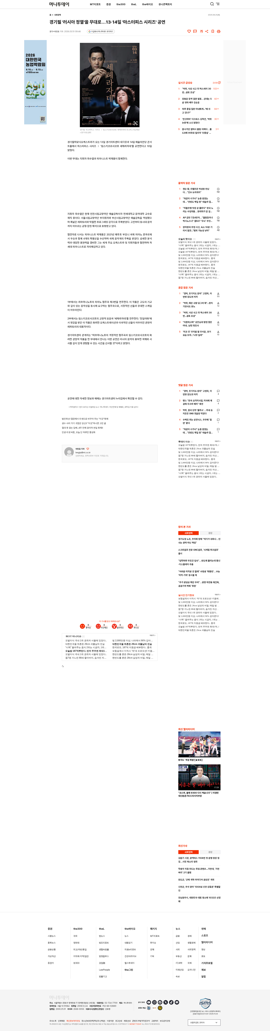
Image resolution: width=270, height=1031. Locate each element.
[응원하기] (87, 449)
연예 (203, 928)
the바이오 (147, 4)
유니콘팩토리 (165, 4)
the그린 (129, 969)
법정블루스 (104, 956)
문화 (190, 956)
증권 (108, 4)
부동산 (179, 956)
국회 (75, 936)
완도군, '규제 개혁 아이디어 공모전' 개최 (196, 879)
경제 (190, 936)
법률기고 (103, 976)
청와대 (76, 942)
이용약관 (110, 1021)
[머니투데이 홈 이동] (59, 998)
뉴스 (127, 936)
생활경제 (191, 942)
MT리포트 (95, 4)
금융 (178, 936)
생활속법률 (104, 949)
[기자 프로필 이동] (69, 452)
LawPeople (104, 969)
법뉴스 (102, 936)
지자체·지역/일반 (81, 956)
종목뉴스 (52, 942)
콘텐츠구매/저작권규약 (141, 1021)
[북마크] (213, 31)
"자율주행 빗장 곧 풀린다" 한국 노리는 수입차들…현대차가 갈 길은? (198, 211)
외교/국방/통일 (80, 949)
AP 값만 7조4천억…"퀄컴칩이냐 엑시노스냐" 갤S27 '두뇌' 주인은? (198, 221)
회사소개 (53, 1021)
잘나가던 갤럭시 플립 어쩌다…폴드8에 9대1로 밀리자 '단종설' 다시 (197, 133)
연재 (152, 949)
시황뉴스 (52, 936)
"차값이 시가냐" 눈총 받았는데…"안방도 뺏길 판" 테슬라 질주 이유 (198, 202)
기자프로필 (207, 963)
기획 (152, 956)
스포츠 (204, 935)
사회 (178, 949)
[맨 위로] (263, 1019)
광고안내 (118, 1021)
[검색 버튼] (212, 4)
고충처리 (154, 1021)
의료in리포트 (130, 949)
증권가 (51, 963)
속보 (178, 976)
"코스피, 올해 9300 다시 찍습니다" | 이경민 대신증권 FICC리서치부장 (198, 794)
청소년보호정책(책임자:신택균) (93, 1021)
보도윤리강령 (165, 1021)
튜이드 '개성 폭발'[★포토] (190, 760)
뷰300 (76, 963)
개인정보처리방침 (73, 1021)
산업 (178, 942)
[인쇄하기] (218, 31)
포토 (203, 956)
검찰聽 (102, 963)
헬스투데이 (129, 963)
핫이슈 (153, 942)
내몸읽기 (128, 942)
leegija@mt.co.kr (83, 452)
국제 (190, 963)
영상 (203, 949)
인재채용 (61, 1021)
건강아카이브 (130, 956)
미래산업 (180, 969)
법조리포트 (104, 942)
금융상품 (52, 949)
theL (134, 4)
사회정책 (57, 15)
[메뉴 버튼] (217, 4)
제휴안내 (127, 1021)
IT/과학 (179, 963)
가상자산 (52, 956)
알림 (203, 976)
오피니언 (191, 969)
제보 (203, 969)
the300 (120, 4)
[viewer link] (135, 123)
